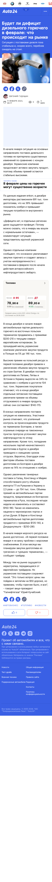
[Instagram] (30, 633)
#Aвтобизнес (10, 605)
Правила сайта (32, 677)
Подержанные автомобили (13, 682)
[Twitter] (10, 633)
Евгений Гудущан (18, 96)
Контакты (30, 687)
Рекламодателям (33, 672)
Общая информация (35, 667)
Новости (5, 667)
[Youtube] (17, 633)
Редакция (30, 682)
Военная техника (9, 677)
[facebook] (11, 88)
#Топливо (26, 605)
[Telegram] (23, 633)
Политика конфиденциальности (35, 693)
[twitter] (18, 88)
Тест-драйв (7, 672)
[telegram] (5, 88)
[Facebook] (4, 633)
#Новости (40, 605)
